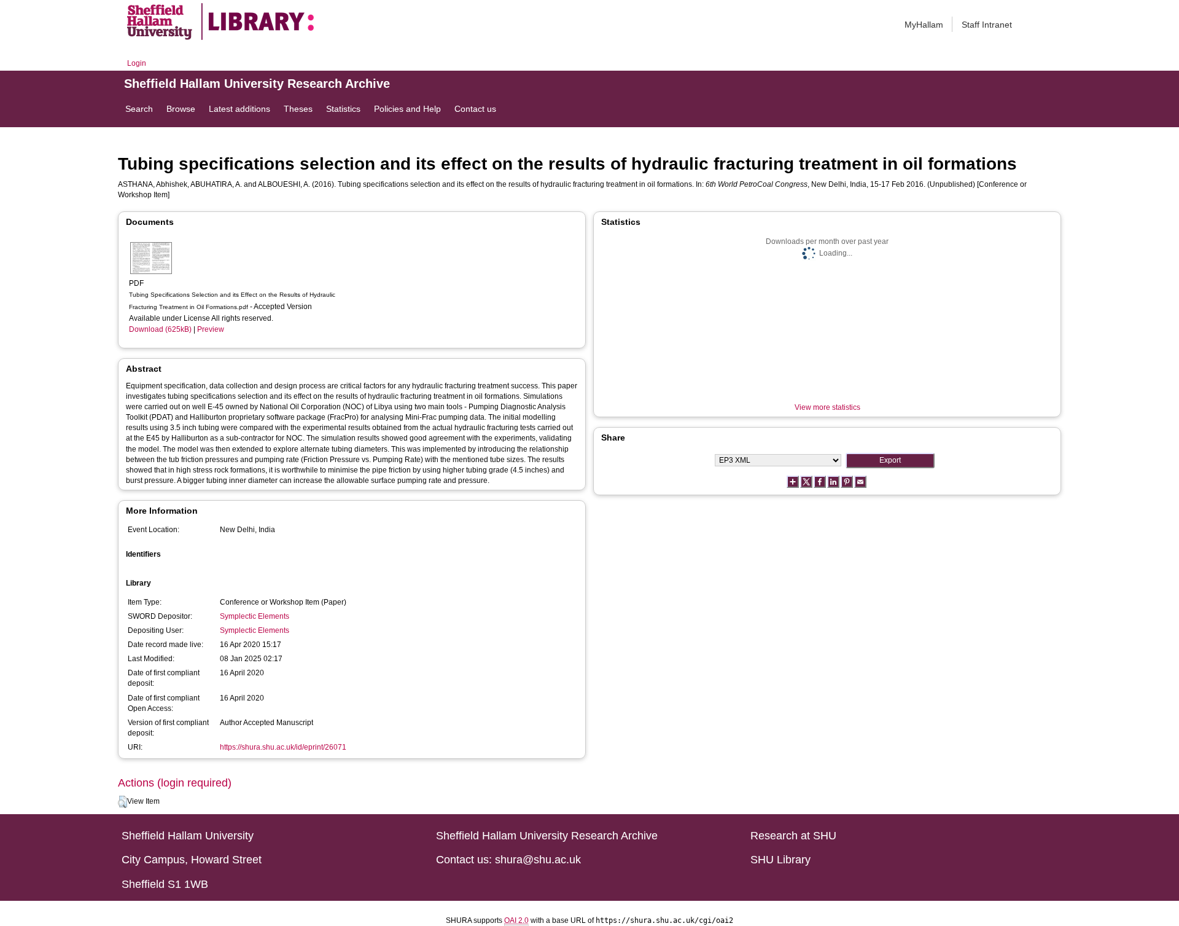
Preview (210, 329)
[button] (122, 802)
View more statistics (827, 407)
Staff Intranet (987, 24)
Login (136, 63)
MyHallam (924, 24)
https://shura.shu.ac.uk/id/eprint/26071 (283, 747)
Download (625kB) (160, 329)
